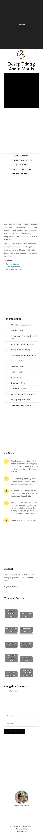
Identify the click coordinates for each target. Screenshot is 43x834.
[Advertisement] (21, 132)
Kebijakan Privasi (21, 829)
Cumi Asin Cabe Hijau (13, 266)
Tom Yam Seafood (12, 264)
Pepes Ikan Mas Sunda (14, 269)
